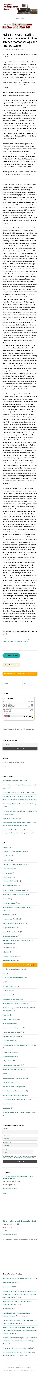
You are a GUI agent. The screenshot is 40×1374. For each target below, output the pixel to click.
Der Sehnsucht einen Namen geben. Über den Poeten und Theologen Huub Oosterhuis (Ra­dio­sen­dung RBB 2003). (20, 1341)
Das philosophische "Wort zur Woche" (15, 890)
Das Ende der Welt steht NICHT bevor (15, 781)
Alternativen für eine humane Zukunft (14, 852)
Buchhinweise (7, 877)
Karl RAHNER (7, 990)
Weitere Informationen (10, 1188)
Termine (26, 641)
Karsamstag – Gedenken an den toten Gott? (17, 1348)
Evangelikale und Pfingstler (11, 932)
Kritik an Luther (7, 995)
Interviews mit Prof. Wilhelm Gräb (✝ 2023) (17, 674)
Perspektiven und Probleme (11, 1036)
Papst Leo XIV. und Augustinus (12, 1028)
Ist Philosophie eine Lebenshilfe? (13, 969)
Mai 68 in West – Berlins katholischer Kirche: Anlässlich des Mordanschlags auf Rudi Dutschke (20, 40)
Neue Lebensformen (9, 1023)
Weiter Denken (7, 1104)
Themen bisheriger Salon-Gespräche (14, 1078)
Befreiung (19, 639)
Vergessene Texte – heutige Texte (14, 1086)
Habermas (6, 952)
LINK (4, 1193)
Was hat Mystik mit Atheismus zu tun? (15, 1095)
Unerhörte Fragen (11, 656)
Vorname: (5, 1128)
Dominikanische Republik (10, 919)
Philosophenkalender (9, 1041)
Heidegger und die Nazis (10, 956)
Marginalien (6, 1015)
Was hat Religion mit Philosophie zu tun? (15, 1099)
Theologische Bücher (9, 885)
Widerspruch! (7, 1108)
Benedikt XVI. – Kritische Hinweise (14, 864)
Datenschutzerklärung (10, 1283)
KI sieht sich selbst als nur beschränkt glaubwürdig (18, 792)
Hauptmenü (21, 18)
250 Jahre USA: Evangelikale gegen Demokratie (20, 1221)
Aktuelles (5, 847)
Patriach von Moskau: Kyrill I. (12, 1032)
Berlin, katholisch (8, 869)
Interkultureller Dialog (9, 960)
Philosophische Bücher (10, 881)
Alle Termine (6, 767)
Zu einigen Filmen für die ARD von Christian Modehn (19, 1112)
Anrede (5, 1149)
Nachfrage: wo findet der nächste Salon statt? (17, 1278)
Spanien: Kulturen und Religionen (13, 1069)
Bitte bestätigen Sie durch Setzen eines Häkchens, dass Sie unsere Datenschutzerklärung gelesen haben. (19, 1157)
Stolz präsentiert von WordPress (20, 1367)
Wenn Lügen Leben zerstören (12, 818)
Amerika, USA (7, 856)
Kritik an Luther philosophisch (12, 999)
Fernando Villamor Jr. (27, 1370)
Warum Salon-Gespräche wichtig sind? (15, 1091)
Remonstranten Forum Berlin (12, 1065)
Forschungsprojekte (9, 936)
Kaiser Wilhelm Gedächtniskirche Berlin (15, 978)
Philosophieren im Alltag (10, 1052)
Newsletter (28, 729)
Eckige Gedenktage (9, 927)
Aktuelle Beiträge (11, 665)
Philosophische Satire (9, 1057)
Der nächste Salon (8, 915)
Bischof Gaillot (7, 873)
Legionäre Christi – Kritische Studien (14, 1003)
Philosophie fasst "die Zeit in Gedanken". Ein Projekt (19, 1045)
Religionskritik (16, 641)
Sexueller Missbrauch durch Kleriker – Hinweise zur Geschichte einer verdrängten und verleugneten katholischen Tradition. (20, 1330)
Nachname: (6, 1135)
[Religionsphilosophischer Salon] (20, 13)
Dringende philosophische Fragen (13, 923)
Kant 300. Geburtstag (9, 986)
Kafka (4, 973)
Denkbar (5, 899)
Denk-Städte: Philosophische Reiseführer (16, 894)
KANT (5, 982)
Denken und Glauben (9, 903)
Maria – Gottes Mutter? (10, 1019)
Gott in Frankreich (8, 948)
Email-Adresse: (7, 1142)
